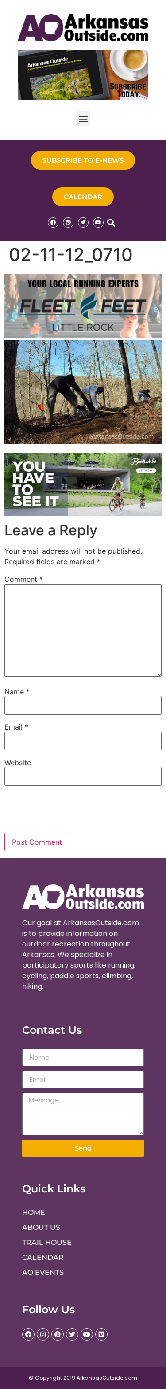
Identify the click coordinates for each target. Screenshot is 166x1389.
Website (17, 762)
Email (16, 726)
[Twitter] (83, 222)
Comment (23, 579)
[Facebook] (53, 222)
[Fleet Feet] (83, 335)
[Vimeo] (101, 1334)
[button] (83, 118)
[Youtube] (98, 222)
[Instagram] (43, 1334)
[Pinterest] (68, 222)
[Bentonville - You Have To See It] (83, 513)
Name (17, 691)
